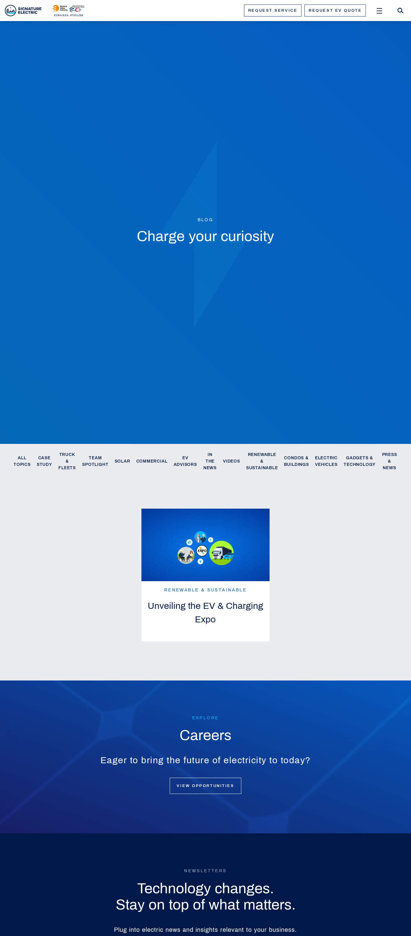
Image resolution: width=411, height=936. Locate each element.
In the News (210, 461)
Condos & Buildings (296, 461)
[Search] (400, 10)
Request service (272, 10)
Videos (231, 461)
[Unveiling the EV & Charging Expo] (205, 545)
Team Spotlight (95, 461)
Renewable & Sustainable (262, 461)
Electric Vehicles (326, 461)
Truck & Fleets (67, 461)
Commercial (152, 461)
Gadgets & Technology (359, 461)
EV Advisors (185, 461)
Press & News (389, 461)
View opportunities (205, 786)
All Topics (22, 461)
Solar (122, 461)
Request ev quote (335, 10)
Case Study (44, 461)
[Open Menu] (379, 10)
